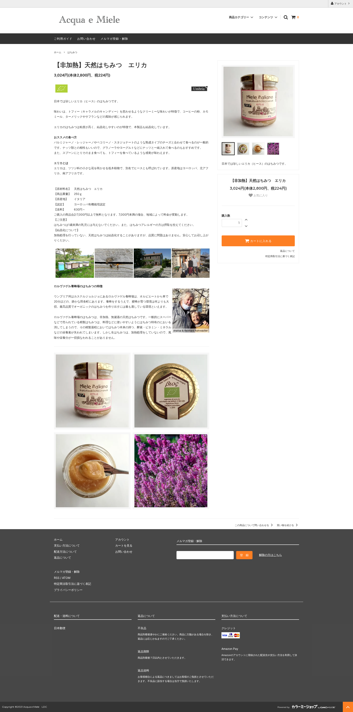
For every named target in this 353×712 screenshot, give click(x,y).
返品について (287, 250)
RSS (56, 577)
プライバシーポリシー (68, 590)
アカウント (340, 3)
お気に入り (260, 195)
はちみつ (72, 52)
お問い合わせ (86, 38)
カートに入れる (260, 241)
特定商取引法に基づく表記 (280, 256)
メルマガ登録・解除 (114, 38)
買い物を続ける (286, 525)
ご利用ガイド (63, 38)
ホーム (57, 52)
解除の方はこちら (270, 555)
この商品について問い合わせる (252, 525)
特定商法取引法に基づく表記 (72, 583)
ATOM (66, 577)
